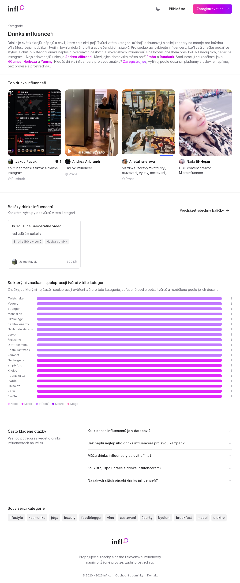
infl (13, 9)
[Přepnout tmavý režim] (157, 9)
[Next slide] (54, 122)
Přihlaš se (177, 9)
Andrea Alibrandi (79, 57)
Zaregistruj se (134, 61)
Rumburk (167, 57)
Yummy (46, 61)
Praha (151, 57)
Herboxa (30, 61)
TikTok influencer (78, 168)
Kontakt (152, 575)
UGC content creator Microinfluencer (195, 170)
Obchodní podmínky (129, 575)
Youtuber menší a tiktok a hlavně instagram (33, 170)
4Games (15, 61)
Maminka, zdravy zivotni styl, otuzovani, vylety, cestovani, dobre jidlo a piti (144, 170)
